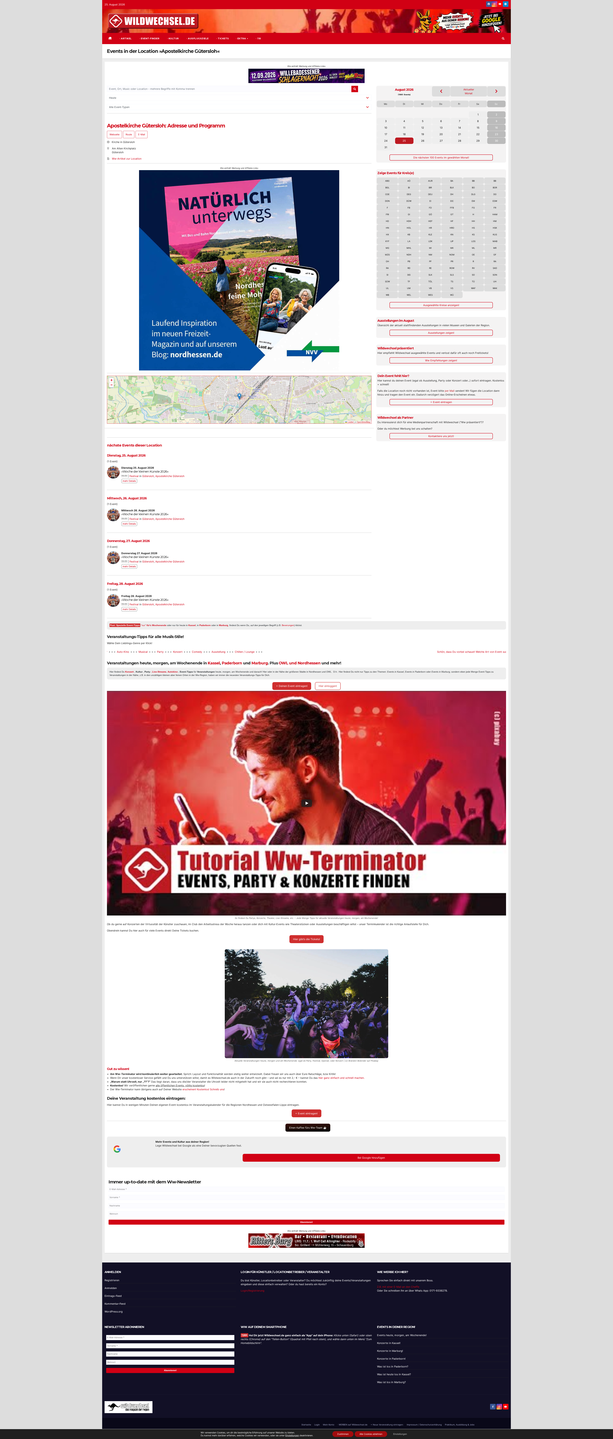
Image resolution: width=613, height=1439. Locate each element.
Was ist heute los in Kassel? (394, 1374)
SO (473, 274)
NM (430, 254)
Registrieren (112, 1280)
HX (387, 234)
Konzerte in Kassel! (389, 1343)
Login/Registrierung (252, 1290)
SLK (430, 274)
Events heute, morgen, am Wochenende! (402, 1335)
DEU (430, 194)
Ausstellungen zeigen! (441, 332)
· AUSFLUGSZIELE (197, 38)
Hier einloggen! (328, 686)
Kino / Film (479, 651)
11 (404, 127)
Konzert (117, 651)
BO (473, 187)
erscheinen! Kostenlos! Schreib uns (203, 1089)
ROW (452, 268)
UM (409, 288)
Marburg (223, 625)
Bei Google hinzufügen (371, 1157)
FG (473, 207)
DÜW (408, 201)
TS (452, 281)
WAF (473, 288)
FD (430, 207)
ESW (495, 201)
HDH (409, 221)
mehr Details (129, 481)
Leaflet (350, 422)
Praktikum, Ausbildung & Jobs (459, 1424)
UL (387, 288)
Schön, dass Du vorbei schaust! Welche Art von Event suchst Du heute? (420, 651)
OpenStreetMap (364, 422)
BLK (452, 187)
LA (409, 241)
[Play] (306, 803)
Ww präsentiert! (504, 651)
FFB (452, 207)
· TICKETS (222, 38)
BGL (387, 187)
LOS (473, 241)
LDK (430, 241)
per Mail (449, 390)
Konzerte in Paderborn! (391, 1358)
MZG (387, 254)
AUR (430, 181)
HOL (409, 228)
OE (473, 254)
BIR (430, 187)
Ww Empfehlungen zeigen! (441, 360)
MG (387, 248)
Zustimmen (343, 1434)
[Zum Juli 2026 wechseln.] (441, 91)
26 (422, 140)
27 (441, 140)
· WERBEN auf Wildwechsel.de (352, 1424)
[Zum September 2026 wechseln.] (496, 91)
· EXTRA (241, 38)
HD (387, 221)
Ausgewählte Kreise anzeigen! (441, 305)
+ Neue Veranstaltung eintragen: (387, 1424)
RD (409, 268)
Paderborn (205, 625)
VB (430, 288)
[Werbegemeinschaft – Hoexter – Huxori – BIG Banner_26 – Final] (239, 228)
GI (409, 214)
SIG (409, 274)
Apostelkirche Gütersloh (169, 476)
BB (473, 181)
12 (422, 127)
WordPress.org (114, 1311)
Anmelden (111, 1288)
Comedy (137, 651)
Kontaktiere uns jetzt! (441, 436)
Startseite (306, 1424)
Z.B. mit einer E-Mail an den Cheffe (398, 1286)
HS (473, 228)
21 (459, 134)
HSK (495, 228)
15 (478, 127)
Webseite (114, 134)
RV (473, 268)
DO (494, 194)
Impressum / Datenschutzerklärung (424, 1424)
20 (441, 134)
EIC (452, 201)
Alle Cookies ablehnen (370, 1434)
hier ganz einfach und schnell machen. (341, 1077)
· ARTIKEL (125, 38)
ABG (387, 181)
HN (387, 228)
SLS (452, 274)
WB (387, 295)
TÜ (473, 281)
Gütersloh (148, 476)
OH (387, 261)
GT (451, 214)
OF (494, 254)
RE (430, 268)
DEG (409, 194)
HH (473, 221)
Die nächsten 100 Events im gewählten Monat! (441, 157)
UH (494, 281)
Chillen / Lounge (184, 651)
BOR (495, 187)
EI (430, 201)
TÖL (430, 281)
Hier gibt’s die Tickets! (306, 939)
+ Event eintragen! (306, 1113)
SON (495, 274)
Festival (134, 476)
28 (459, 140)
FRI (387, 214)
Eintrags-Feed (113, 1295)
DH (451, 194)
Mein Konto (328, 1424)
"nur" (153, 625)
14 (459, 127)
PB (409, 261)
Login (317, 1424)
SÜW (387, 281)
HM (495, 221)
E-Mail (141, 134)
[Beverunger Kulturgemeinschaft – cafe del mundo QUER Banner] (306, 75)
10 (385, 127)
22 (478, 134)
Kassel (192, 625)
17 (386, 134)
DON (387, 201)
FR (495, 207)
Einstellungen (292, 1435)
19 (422, 134)
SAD (495, 268)
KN (451, 234)
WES (430, 295)
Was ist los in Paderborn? (392, 1366)
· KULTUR (172, 38)
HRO (452, 228)
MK (452, 248)
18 (404, 134)
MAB (495, 241)
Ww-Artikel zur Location (126, 158)
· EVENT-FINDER (149, 38)
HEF (430, 221)
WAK (495, 288)
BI (409, 187)
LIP (451, 241)
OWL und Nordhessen (299, 663)
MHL (409, 248)
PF (430, 261)
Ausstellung (158, 651)
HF (451, 221)
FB (409, 207)
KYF (387, 241)
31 (385, 147)
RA (495, 261)
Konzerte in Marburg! (390, 1350)
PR (452, 261)
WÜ (452, 295)
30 (496, 140)
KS (473, 234)
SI (387, 274)
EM (473, 201)
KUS (495, 234)
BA (451, 181)
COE (387, 194)
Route (129, 134)
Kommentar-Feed (115, 1303)
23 (496, 134)
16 (496, 127)
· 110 (258, 38)
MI (430, 248)
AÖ (408, 181)
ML (473, 248)
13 (441, 127)
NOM (451, 254)
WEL (409, 295)
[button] (503, 38)
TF (409, 281)
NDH (409, 254)
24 (385, 140)
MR (494, 248)
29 (478, 140)
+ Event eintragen (441, 402)
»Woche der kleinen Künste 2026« (144, 471)
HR (430, 228)
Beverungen (288, 625)
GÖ (430, 214)
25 (404, 140)
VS (451, 288)
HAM (494, 214)
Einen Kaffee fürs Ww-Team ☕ (307, 1127)
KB (409, 234)
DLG (473, 194)
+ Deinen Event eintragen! (291, 686)
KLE (430, 234)
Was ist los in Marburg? (391, 1382)
